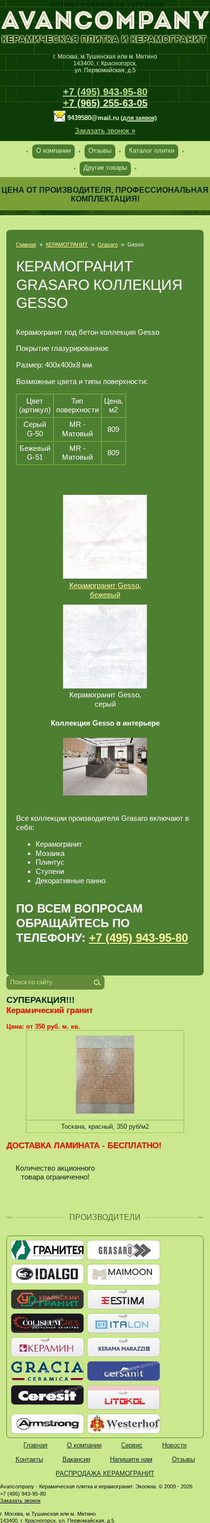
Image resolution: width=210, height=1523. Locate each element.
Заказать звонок (20, 1500)
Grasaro (108, 244)
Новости (174, 1445)
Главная (26, 244)
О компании (53, 150)
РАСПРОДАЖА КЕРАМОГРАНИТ (105, 1473)
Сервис (132, 1445)
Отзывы (99, 150)
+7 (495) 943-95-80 (105, 91)
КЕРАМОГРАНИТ (67, 244)
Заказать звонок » (105, 130)
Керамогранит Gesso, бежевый (105, 590)
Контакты (29, 1459)
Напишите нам (131, 1459)
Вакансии (76, 1459)
